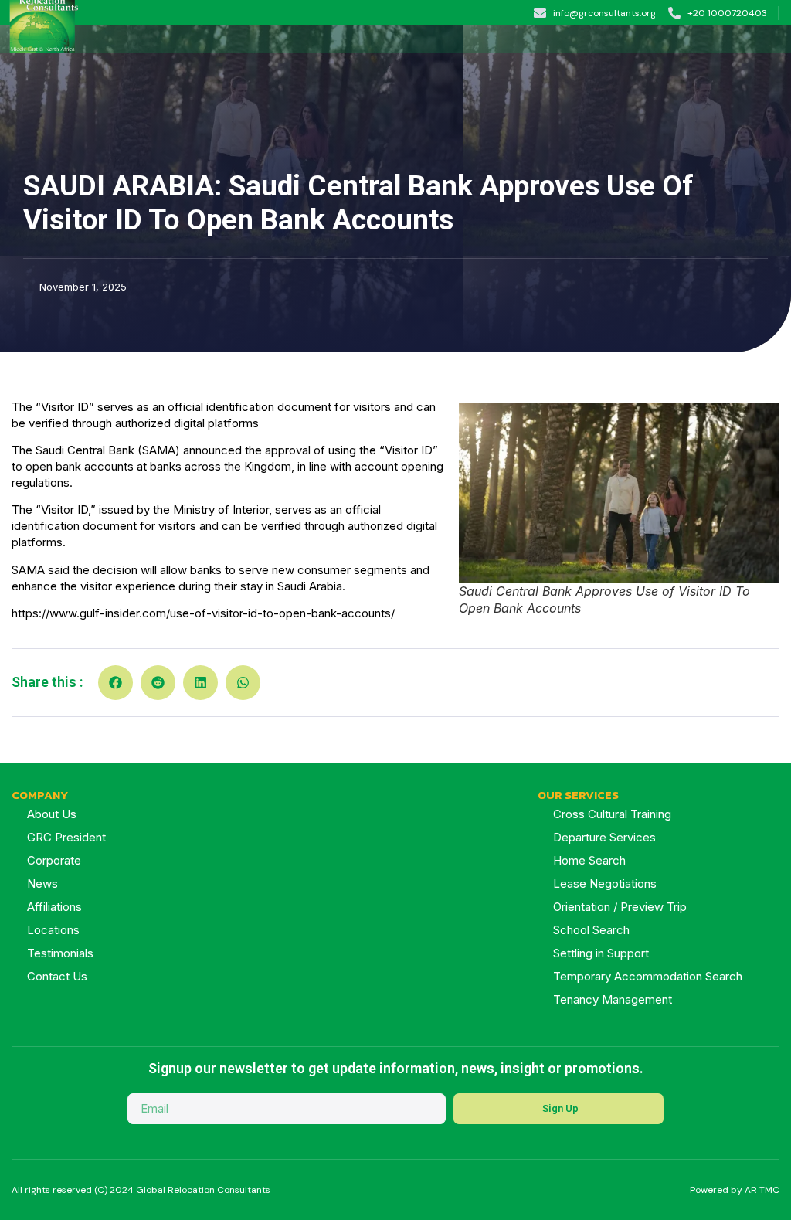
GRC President (66, 837)
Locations (53, 930)
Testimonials (60, 953)
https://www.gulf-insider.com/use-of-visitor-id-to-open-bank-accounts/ (203, 613)
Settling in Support (601, 953)
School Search (591, 930)
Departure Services (604, 837)
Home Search (589, 860)
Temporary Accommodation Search (647, 976)
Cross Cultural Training (612, 814)
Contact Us (57, 976)
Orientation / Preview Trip (620, 906)
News (42, 883)
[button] (779, 39)
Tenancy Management (612, 999)
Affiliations (54, 906)
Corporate (54, 860)
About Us (51, 814)
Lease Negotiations (605, 883)
